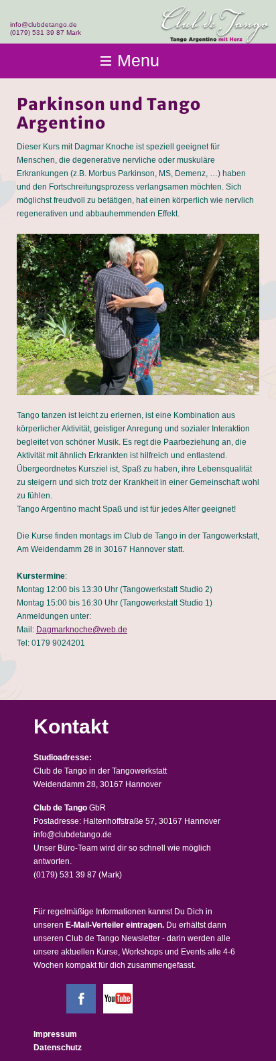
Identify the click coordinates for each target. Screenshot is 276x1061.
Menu (138, 60)
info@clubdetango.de (43, 24)
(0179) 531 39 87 (64, 874)
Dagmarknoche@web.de (81, 629)
